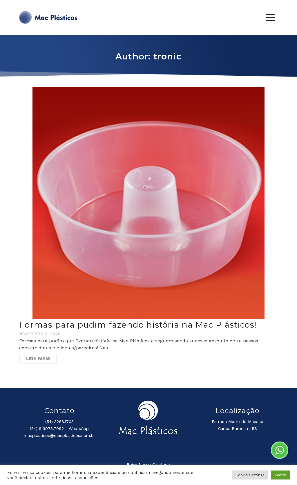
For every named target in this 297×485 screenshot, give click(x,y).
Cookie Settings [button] (250, 475)
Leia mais (38, 358)
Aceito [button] (280, 475)
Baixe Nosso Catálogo (148, 464)
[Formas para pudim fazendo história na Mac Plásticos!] (148, 203)
